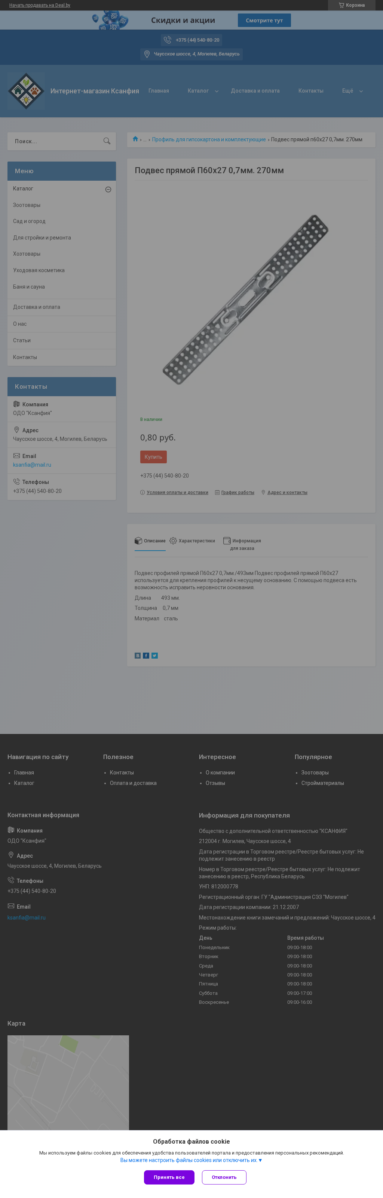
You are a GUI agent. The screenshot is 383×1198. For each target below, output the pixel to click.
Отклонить (224, 1177)
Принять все (169, 1177)
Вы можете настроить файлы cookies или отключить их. (189, 1160)
